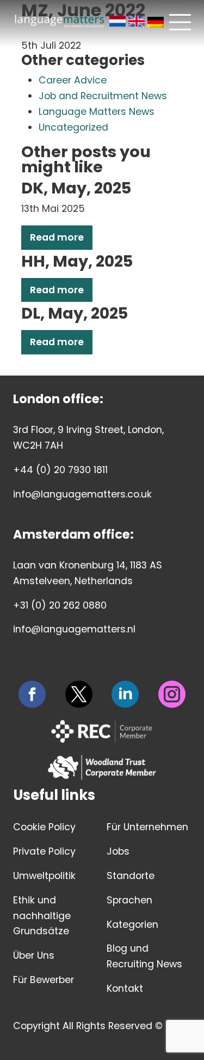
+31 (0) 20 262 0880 (60, 605)
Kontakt (125, 988)
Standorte (130, 875)
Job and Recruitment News (103, 95)
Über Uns (33, 955)
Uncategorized (73, 127)
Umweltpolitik (44, 875)
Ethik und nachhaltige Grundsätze (42, 916)
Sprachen (129, 900)
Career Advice (73, 80)
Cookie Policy (44, 826)
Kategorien (132, 924)
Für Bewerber (43, 979)
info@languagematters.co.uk (82, 494)
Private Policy (44, 851)
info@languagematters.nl (74, 629)
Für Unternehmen (147, 826)
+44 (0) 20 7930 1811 (60, 469)
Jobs (118, 851)
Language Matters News (96, 111)
